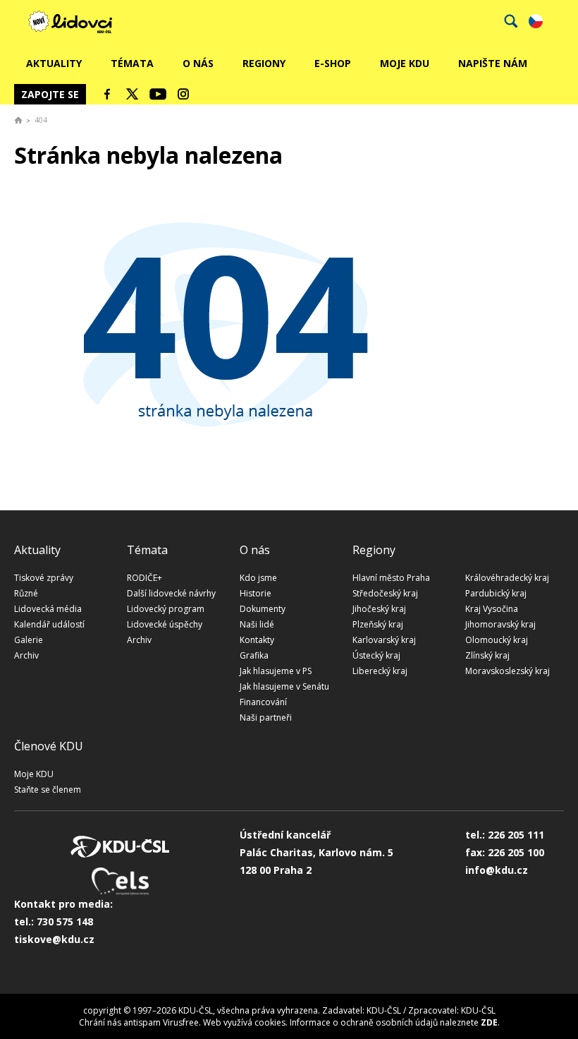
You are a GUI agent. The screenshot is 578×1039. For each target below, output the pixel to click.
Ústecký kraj (376, 655)
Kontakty (257, 640)
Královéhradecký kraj (507, 578)
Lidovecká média (48, 609)
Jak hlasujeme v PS (276, 671)
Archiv (26, 655)
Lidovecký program (165, 609)
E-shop (332, 63)
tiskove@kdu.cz (54, 939)
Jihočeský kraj (379, 609)
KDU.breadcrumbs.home (18, 120)
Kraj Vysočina (491, 609)
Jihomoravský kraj (500, 624)
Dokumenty (262, 609)
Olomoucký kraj (496, 640)
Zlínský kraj (487, 655)
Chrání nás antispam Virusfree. (140, 1022)
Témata (132, 63)
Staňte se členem (47, 789)
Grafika (254, 655)
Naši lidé (257, 624)
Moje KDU (404, 63)
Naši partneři (266, 717)
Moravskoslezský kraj (507, 671)
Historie (255, 593)
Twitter (132, 94)
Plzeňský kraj (377, 624)
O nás (198, 63)
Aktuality (54, 63)
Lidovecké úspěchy (164, 624)
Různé (26, 593)
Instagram (183, 94)
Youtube (158, 94)
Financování (263, 702)
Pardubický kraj (496, 593)
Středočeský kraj (385, 593)
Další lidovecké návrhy (171, 593)
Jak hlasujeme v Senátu (284, 686)
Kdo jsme (258, 578)
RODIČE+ (144, 578)
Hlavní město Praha (391, 578)
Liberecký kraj (379, 671)
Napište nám (492, 63)
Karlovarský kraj (384, 640)
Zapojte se (50, 94)
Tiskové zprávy (43, 578)
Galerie (28, 640)
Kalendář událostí (49, 624)
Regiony (263, 63)
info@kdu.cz (496, 870)
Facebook (107, 94)
